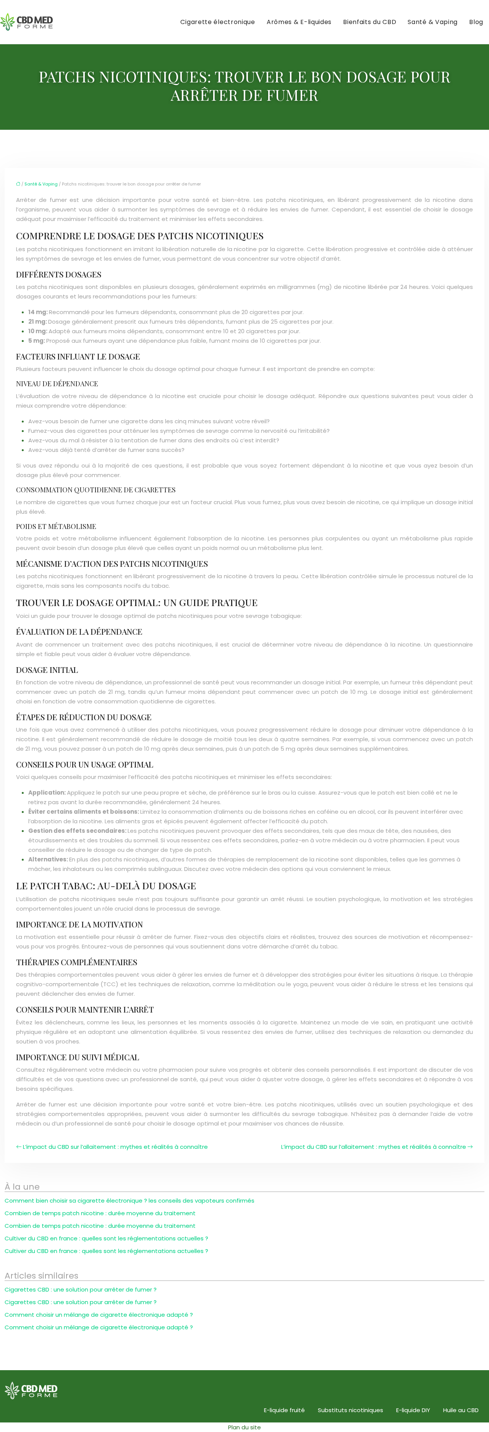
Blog (476, 22)
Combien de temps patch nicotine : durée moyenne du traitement (100, 1213)
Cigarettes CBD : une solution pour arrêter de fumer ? (81, 1289)
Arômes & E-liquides (299, 22)
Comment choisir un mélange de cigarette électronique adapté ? (99, 1315)
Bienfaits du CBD (369, 22)
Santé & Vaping (433, 22)
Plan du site (244, 1427)
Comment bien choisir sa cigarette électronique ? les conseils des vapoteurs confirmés (129, 1201)
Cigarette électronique (217, 22)
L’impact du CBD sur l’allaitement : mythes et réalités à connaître (115, 1147)
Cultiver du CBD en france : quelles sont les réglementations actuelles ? (106, 1238)
